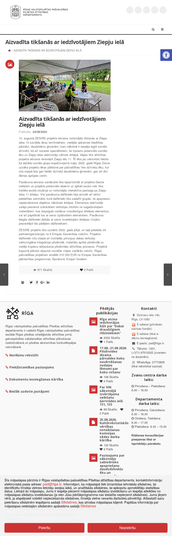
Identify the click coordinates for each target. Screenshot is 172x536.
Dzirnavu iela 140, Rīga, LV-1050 (145, 317)
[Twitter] (129, 10)
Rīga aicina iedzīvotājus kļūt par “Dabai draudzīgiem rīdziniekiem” (112, 326)
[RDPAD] (39, 11)
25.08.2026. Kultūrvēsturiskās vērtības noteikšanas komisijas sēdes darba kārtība (114, 429)
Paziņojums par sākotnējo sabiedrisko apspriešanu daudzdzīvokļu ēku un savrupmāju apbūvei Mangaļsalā (112, 469)
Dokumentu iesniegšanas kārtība (36, 379)
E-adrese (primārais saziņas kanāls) (146, 326)
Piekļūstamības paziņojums (31, 367)
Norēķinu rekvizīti (23, 355)
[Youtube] (146, 10)
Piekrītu (44, 527)
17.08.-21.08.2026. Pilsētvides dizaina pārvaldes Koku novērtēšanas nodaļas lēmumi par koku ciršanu (113, 360)
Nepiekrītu (127, 527)
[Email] (163, 10)
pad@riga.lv (156, 343)
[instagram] (154, 10)
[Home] (9, 50)
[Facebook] (138, 10)
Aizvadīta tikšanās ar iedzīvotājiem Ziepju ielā (62, 121)
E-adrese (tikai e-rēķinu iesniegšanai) (145, 336)
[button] (166, 55)
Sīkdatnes (69, 502)
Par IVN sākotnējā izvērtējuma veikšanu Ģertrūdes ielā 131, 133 (111, 395)
